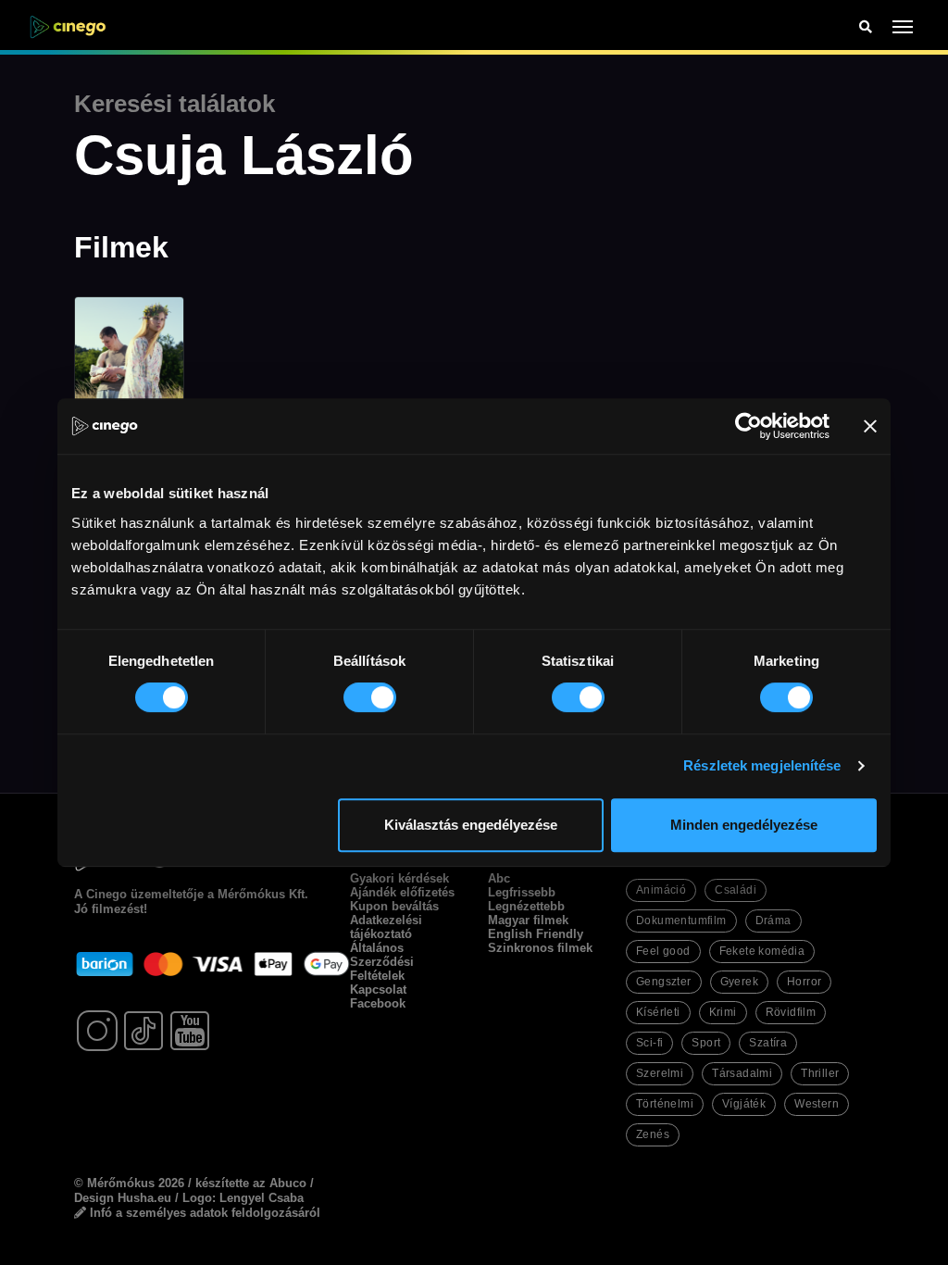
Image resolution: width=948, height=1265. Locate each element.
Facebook (377, 1003)
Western (816, 1103)
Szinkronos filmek (540, 948)
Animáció (661, 889)
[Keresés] (865, 27)
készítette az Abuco (250, 1183)
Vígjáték (744, 1103)
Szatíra (768, 1042)
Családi (735, 889)
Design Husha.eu (122, 1198)
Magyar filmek (528, 920)
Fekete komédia (762, 951)
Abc (499, 878)
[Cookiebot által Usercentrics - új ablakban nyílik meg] (748, 426)
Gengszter (664, 981)
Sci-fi (649, 1042)
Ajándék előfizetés (402, 892)
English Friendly (535, 934)
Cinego (106, 894)
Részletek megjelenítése (762, 765)
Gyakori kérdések (399, 878)
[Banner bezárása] (870, 426)
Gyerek (739, 981)
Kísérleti (658, 1012)
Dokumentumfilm (681, 920)
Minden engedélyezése (743, 825)
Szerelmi (659, 1073)
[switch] (369, 697)
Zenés (652, 1134)
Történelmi (664, 1103)
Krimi (723, 1012)
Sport (706, 1042)
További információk (215, 1157)
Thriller (820, 1073)
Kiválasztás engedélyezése (470, 825)
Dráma (773, 920)
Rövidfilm (791, 1012)
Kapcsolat (378, 989)
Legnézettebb (526, 906)
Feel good (663, 951)
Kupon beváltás (394, 906)
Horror (804, 981)
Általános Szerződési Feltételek (382, 962)
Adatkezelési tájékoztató (386, 927)
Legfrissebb (521, 892)
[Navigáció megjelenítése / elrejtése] (903, 27)
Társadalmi (742, 1073)
